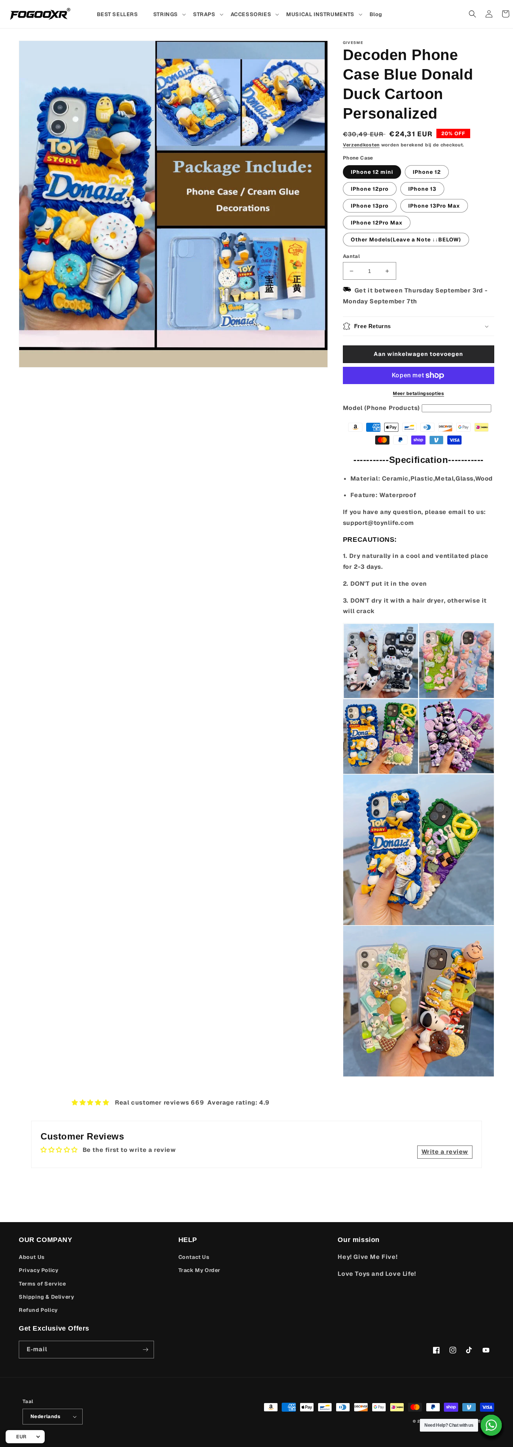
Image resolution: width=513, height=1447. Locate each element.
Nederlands (45, 1416)
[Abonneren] (145, 1349)
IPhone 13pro (370, 205)
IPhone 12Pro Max (377, 222)
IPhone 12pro (370, 188)
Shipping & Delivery (46, 1296)
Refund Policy (38, 1310)
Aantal (351, 256)
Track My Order (199, 1270)
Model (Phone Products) (381, 408)
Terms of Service (42, 1283)
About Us (32, 1257)
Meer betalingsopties (418, 393)
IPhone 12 (427, 172)
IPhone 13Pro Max (434, 205)
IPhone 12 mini (372, 172)
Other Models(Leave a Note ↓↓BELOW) (406, 239)
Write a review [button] (444, 1152)
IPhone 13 (422, 188)
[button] (169, 14)
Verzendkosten (361, 145)
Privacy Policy (38, 1270)
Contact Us (194, 1257)
